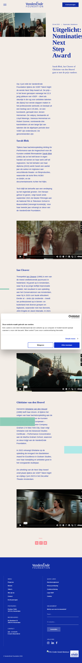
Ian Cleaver (31, 277)
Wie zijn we (11, 593)
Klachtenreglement (53, 582)
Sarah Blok (47, 154)
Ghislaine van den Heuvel (36, 409)
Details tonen (70, 339)
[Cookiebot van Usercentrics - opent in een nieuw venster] (70, 316)
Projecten (11, 582)
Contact (10, 596)
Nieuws (10, 586)
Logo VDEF (50, 593)
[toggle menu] (4, 5)
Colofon (49, 596)
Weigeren (40, 345)
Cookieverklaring (52, 589)
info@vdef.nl (16, 634)
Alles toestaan (67, 345)
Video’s (10, 589)
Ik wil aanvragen (13, 600)
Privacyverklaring (52, 586)
